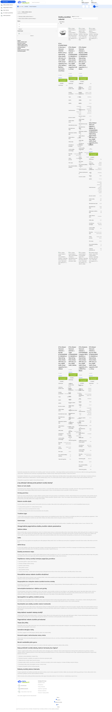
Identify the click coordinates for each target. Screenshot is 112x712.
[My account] (83, 6)
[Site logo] (23, 2)
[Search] (44, 2)
